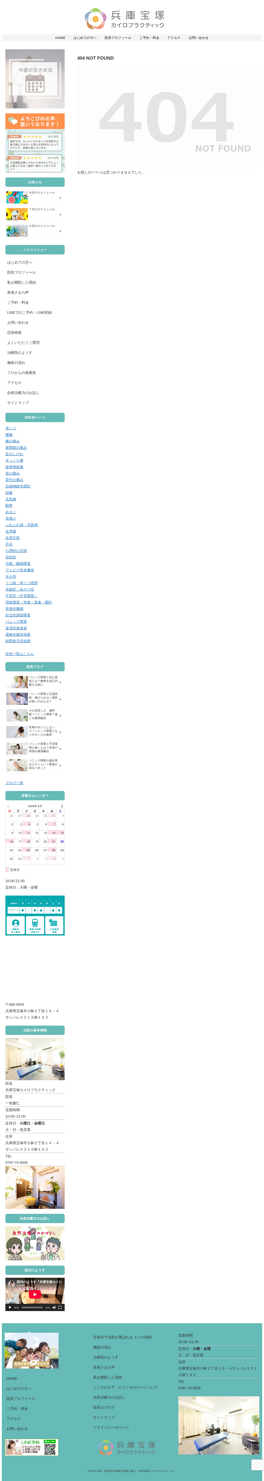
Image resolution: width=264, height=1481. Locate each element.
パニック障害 (16, 622)
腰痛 (9, 435)
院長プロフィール (21, 272)
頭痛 (9, 493)
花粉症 (10, 557)
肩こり (10, 428)
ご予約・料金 (18, 302)
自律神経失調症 (18, 486)
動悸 (9, 506)
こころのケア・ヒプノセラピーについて (125, 1387)
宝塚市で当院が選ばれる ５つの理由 (122, 1337)
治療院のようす (19, 353)
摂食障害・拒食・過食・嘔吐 (28, 602)
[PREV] (8, 806)
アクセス (14, 383)
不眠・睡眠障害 (18, 564)
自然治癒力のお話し (23, 393)
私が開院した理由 (21, 282)
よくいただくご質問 (23, 343)
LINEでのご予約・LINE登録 (29, 312)
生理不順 (12, 538)
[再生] (10, 1307)
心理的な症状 (16, 551)
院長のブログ (104, 1407)
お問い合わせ (18, 322)
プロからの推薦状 (21, 373)
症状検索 (14, 333)
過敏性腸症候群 (18, 634)
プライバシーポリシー (111, 1427)
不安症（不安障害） (21, 596)
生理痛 (10, 531)
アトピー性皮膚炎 (19, 570)
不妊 (9, 544)
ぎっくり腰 (14, 460)
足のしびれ (14, 454)
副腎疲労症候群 (18, 641)
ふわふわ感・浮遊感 (21, 525)
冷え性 (10, 576)
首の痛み (12, 473)
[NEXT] (61, 806)
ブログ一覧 (14, 783)
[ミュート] (54, 1307)
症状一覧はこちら (19, 654)
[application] (35, 1294)
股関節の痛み (16, 447)
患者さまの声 (18, 292)
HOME (11, 1379)
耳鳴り (10, 518)
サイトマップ (18, 403)
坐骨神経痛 (14, 467)
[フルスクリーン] (60, 1307)
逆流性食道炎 (16, 628)
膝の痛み (12, 441)
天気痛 (10, 499)
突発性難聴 (14, 609)
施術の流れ (16, 363)
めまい (10, 512)
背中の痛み (14, 480)
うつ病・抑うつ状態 (21, 583)
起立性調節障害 (18, 615)
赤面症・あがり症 (19, 589)
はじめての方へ (19, 262)
